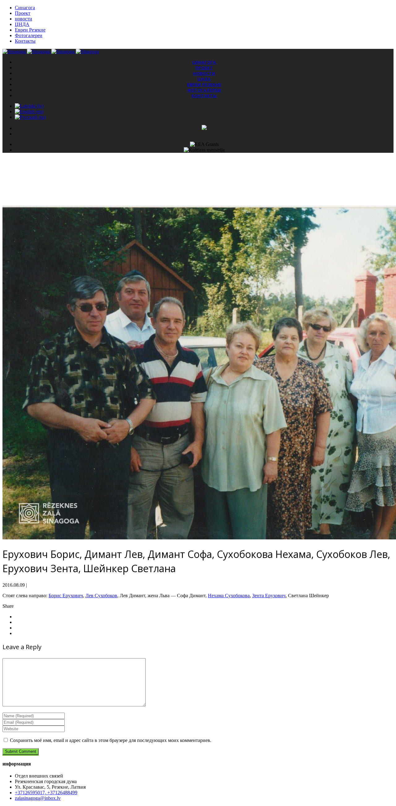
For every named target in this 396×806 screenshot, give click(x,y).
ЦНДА (22, 24)
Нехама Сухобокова (229, 595)
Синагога (25, 7)
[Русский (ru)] (30, 117)
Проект (22, 13)
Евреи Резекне (30, 29)
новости (23, 18)
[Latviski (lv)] (29, 106)
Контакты (25, 41)
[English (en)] (29, 111)
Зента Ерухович (269, 595)
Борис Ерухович (66, 595)
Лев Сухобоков (101, 595)
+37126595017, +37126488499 (46, 792)
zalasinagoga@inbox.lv (38, 798)
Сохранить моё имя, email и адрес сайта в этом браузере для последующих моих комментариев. (110, 740)
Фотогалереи (28, 35)
